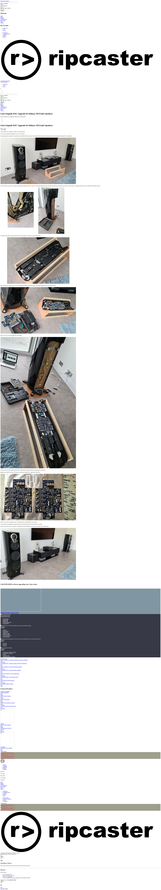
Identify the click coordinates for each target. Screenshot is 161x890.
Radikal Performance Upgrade (9, 656)
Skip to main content (5, 1)
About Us (5, 34)
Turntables (3, 626)
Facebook (5, 765)
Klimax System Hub (7, 622)
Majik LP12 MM (6, 634)
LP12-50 (5, 630)
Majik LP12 (5, 633)
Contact (4, 800)
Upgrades (2, 648)
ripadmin (4, 129)
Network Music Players (5, 615)
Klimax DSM (5, 619)
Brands (2, 17)
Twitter (4, 764)
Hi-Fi (2, 16)
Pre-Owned (3, 20)
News (2, 21)
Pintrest (4, 768)
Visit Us (2, 22)
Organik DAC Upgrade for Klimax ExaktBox (10, 612)
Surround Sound (6, 655)
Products (2, 18)
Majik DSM (5, 621)
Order (2, 5)
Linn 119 (5, 645)
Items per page (3, 8)
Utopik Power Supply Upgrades (9, 652)
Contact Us (5, 28)
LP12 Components (7, 635)
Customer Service (6, 33)
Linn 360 (5, 643)
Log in (4, 30)
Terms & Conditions (7, 798)
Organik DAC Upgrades (8, 653)
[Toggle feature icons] (9, 1)
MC (9, 633)
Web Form (10, 876)
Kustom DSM (6, 623)
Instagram (5, 767)
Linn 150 (5, 644)
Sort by (2, 3)
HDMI (4, 654)
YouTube (5, 769)
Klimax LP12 (5, 631)
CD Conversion (4, 19)
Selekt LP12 (5, 632)
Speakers (2, 640)
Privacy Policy (6, 797)
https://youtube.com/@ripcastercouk (8, 753)
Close (2, 856)
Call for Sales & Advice (5, 81)
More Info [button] (3, 888)
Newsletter (5, 801)
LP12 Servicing (6, 636)
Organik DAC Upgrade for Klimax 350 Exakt (10, 613)
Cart (4, 29)
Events (4, 36)
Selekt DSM (5, 620)
